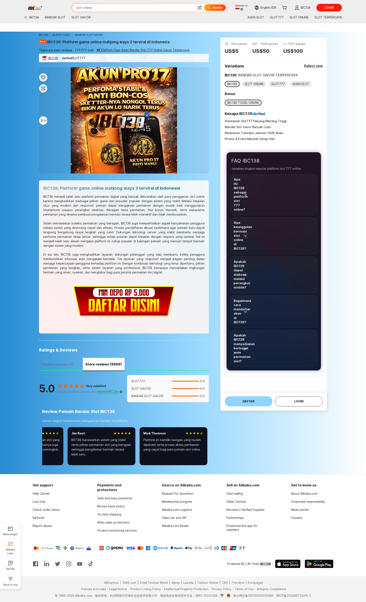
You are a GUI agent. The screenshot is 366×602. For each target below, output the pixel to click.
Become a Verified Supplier (245, 509)
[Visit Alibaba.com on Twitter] (58, 564)
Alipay (175, 582)
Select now (313, 66)
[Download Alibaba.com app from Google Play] (319, 564)
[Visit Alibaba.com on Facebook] (36, 564)
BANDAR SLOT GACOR (89, 34)
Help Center (41, 493)
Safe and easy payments (114, 498)
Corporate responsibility (308, 501)
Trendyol (238, 582)
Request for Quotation (177, 493)
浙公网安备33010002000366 (253, 595)
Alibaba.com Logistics (177, 509)
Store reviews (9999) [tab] (103, 364)
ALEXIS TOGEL (61, 34)
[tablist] (124, 364)
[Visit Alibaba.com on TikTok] (91, 564)
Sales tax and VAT (174, 517)
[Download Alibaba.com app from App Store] (288, 564)
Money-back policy (111, 506)
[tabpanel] (124, 423)
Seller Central (235, 501)
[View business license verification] (222, 596)
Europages (255, 582)
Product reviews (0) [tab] (57, 364)
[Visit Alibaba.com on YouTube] (80, 564)
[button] (199, 7)
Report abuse (42, 526)
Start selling (234, 493)
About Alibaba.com (304, 493)
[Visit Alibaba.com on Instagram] (69, 564)
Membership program (177, 501)
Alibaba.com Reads (175, 526)
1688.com (129, 582)
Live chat (39, 501)
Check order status (46, 509)
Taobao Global (207, 582)
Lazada (188, 582)
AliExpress (111, 582)
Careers (296, 517)
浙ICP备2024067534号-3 (293, 595)
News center (300, 509)
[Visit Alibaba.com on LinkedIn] (47, 564)
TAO (225, 582)
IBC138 (43, 34)
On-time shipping (109, 514)
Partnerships (235, 517)
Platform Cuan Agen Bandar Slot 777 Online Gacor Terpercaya (143, 50)
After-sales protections (113, 522)
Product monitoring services (117, 530)
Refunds (38, 517)
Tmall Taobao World (154, 582)
